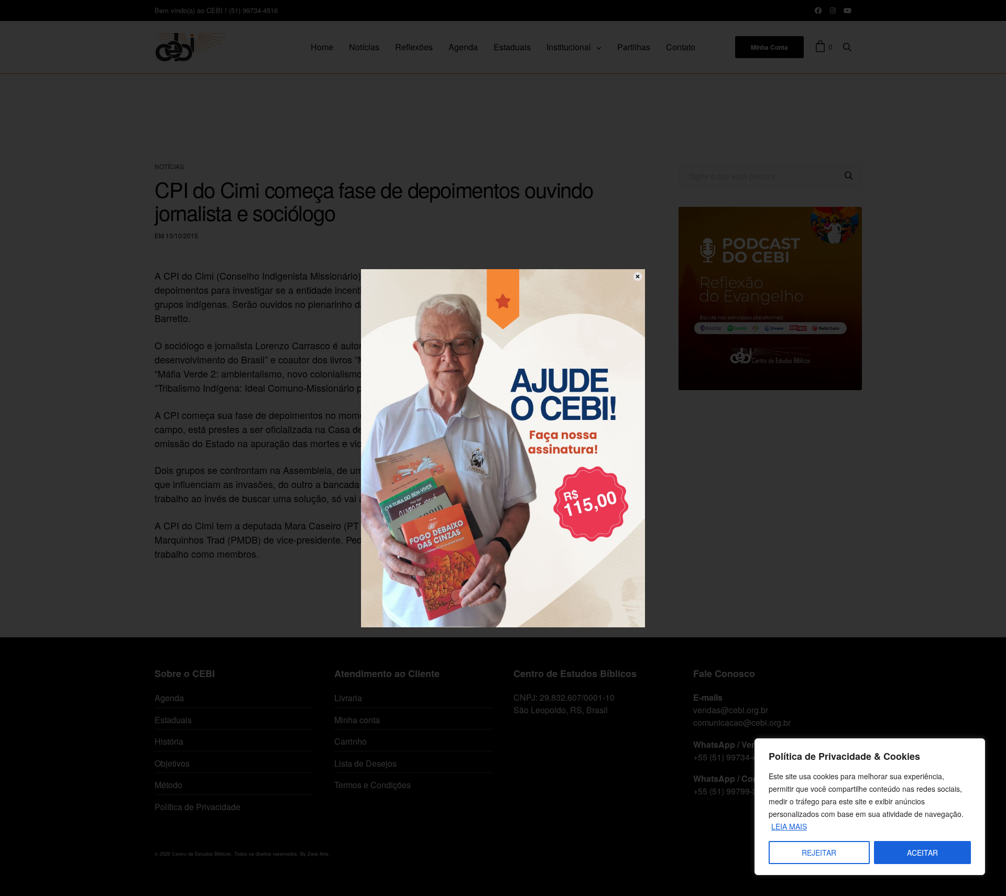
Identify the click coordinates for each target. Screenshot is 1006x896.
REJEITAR (819, 852)
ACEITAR (922, 852)
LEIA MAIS (789, 826)
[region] (869, 806)
